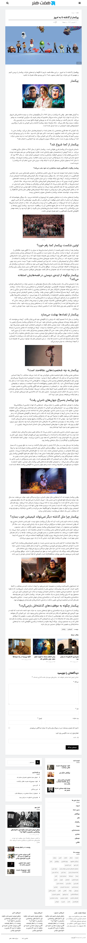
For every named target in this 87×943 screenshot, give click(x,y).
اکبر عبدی (35, 785)
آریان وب (73, 937)
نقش (59, 891)
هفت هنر (68, 114)
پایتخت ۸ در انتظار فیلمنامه (22, 847)
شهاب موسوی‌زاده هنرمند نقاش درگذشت (63, 767)
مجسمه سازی (60, 883)
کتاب (69, 902)
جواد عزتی (54, 869)
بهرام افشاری (65, 861)
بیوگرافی (77, 814)
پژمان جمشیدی (54, 898)
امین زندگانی (34, 789)
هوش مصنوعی (64, 898)
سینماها (71, 876)
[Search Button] (38, 762)
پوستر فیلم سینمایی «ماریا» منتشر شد (62, 789)
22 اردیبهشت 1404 (74, 662)
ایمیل (39, 718)
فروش (61, 880)
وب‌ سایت (76, 718)
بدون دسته (76, 810)
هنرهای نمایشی (74, 898)
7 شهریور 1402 (72, 22)
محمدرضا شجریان (64, 887)
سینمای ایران (63, 876)
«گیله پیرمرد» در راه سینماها (22, 656)
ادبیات (78, 806)
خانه (77, 13)
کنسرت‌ (63, 902)
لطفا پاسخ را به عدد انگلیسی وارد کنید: (67, 733)
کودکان (57, 902)
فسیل (55, 880)
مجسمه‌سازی (76, 830)
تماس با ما (25, 938)
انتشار (65, 858)
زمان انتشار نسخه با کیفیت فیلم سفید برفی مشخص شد (44, 657)
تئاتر (78, 818)
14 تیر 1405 (35, 834)
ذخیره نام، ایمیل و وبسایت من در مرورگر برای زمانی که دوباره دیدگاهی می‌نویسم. (54, 728)
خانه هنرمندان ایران (73, 872)
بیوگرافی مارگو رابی (64, 773)
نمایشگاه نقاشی (74, 894)
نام (77, 709)
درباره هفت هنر (13, 938)
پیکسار (76, 72)
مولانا (70, 891)
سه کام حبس (55, 872)
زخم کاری (63, 872)
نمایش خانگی (52, 891)
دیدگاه (76, 682)
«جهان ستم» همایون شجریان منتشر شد (27, 777)
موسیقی (77, 838)
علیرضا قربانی (75, 880)
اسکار (71, 858)
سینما (73, 13)
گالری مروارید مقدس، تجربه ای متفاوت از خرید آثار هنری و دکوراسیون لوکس (22, 856)
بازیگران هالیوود (74, 861)
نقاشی (78, 842)
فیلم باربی (76, 883)
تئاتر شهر (76, 865)
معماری (77, 834)
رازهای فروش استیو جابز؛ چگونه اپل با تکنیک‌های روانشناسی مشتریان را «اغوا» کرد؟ (25, 831)
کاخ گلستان (75, 902)
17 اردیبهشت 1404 (50, 662)
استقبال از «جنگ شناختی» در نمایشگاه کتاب (26, 793)
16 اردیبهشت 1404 (26, 659)
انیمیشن (70, 629)
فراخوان (67, 880)
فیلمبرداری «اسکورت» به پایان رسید (70, 657)
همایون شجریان (56, 894)
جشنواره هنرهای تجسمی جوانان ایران (69, 869)
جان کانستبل (68, 865)
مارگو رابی (68, 883)
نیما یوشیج (65, 894)
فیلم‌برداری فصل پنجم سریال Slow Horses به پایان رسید (63, 782)
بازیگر (54, 858)
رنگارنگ (77, 822)
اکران (60, 858)
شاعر (56, 876)
